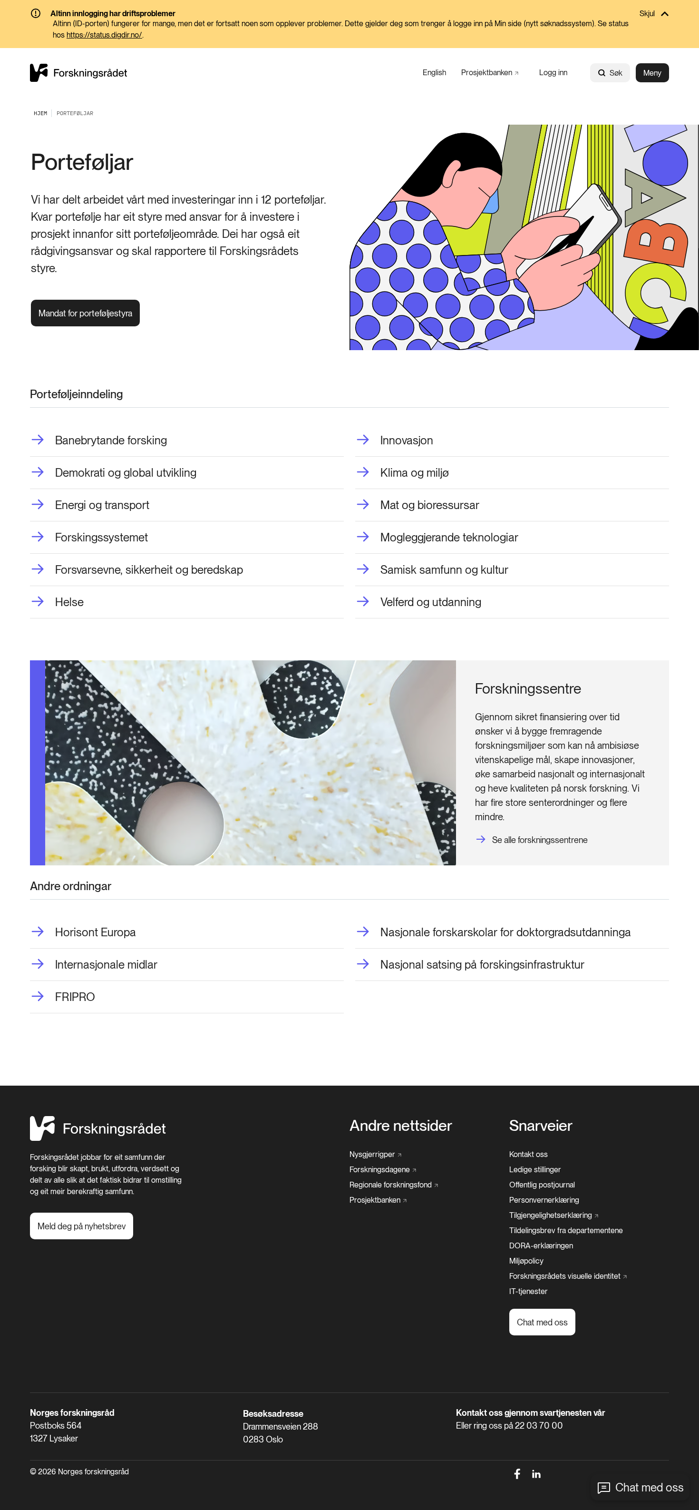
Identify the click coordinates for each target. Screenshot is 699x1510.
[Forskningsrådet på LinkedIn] (536, 1473)
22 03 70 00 (539, 1426)
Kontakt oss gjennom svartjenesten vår (530, 1413)
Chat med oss (649, 1487)
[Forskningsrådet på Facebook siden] (517, 1473)
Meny (652, 73)
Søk (616, 73)
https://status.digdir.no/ (104, 34)
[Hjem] (78, 72)
